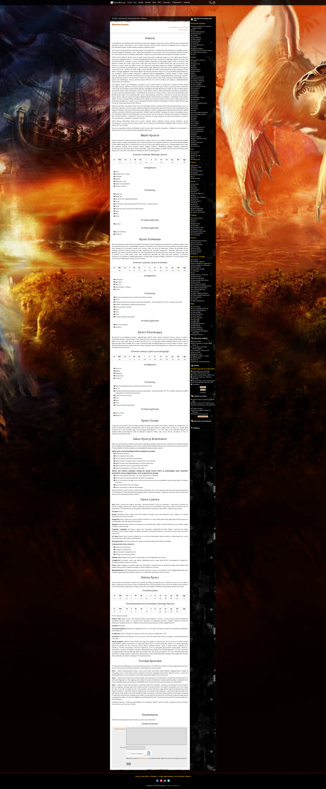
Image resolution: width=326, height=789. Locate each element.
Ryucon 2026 (196, 352)
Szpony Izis (195, 291)
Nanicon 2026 (196, 341)
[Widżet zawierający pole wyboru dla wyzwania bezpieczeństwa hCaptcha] (139, 753)
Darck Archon (196, 37)
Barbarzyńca (196, 69)
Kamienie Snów (197, 229)
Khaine (194, 192)
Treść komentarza (120, 729)
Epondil (194, 188)
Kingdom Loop (197, 354)
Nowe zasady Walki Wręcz (200, 280)
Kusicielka (195, 124)
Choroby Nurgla (197, 244)
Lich (193, 176)
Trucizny (195, 299)
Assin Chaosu (196, 243)
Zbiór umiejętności (198, 301)
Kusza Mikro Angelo (198, 269)
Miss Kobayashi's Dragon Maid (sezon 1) (202, 344)
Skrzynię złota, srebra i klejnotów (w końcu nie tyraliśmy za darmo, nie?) (203, 381)
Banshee (195, 165)
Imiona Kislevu (197, 252)
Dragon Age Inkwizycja (166, 776)
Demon (194, 220)
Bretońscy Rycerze (198, 77)
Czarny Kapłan (196, 84)
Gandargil (195, 190)
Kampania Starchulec (199, 231)
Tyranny (137, 776)
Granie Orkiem (197, 250)
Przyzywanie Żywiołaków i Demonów (200, 332)
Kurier (194, 120)
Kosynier (195, 109)
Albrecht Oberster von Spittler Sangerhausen (202, 27)
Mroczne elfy (196, 156)
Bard (193, 73)
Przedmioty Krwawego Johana (201, 286)
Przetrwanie (196, 235)
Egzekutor (195, 92)
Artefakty (195, 260)
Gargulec (195, 173)
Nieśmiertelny (196, 276)
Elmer (194, 186)
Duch (194, 222)
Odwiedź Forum (203, 416)
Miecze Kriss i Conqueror (200, 275)
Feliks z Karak (196, 39)
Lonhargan (195, 271)
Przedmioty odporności (199, 288)
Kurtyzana (195, 122)
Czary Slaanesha (197, 314)
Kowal (194, 110)
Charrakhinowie (197, 171)
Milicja (194, 135)
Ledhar (194, 47)
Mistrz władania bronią (199, 139)
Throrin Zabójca (197, 210)
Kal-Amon (195, 43)
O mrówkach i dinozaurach (200, 350)
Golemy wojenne (197, 175)
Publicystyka (176, 2)
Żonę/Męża (195, 384)
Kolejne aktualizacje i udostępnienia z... (203, 405)
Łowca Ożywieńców (198, 127)
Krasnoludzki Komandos (200, 112)
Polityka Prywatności (173, 785)
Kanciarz (195, 101)
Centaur (194, 169)
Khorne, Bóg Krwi (197, 193)
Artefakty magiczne (198, 261)
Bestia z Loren (196, 167)
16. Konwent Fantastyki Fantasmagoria (199, 347)
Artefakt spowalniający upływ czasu (203, 375)
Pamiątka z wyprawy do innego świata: (203, 369)
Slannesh (195, 205)
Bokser (194, 75)
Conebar (195, 35)
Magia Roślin (196, 325)
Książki (141, 2)
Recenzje (166, 2)
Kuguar (194, 118)
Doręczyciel (196, 88)
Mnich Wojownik (197, 142)
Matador (195, 133)
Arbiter (194, 62)
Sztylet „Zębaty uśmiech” (200, 293)
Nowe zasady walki (198, 278)
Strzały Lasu (196, 146)
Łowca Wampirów (198, 131)
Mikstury (195, 254)
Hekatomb (195, 99)
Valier (194, 54)
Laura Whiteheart (197, 45)
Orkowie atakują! (197, 233)
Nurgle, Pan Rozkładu (199, 197)
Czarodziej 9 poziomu (199, 86)
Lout (193, 273)
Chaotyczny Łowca (198, 79)
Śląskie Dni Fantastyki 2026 (200, 362)
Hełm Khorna (196, 267)
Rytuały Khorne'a (197, 334)
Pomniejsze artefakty (199, 284)
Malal (194, 195)
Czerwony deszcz (197, 218)
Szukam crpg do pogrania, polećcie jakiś (203, 400)
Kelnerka (195, 107)
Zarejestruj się (143, 758)
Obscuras (195, 199)
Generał (194, 96)
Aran (193, 30)
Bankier (194, 67)
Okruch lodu (196, 282)
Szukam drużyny (197, 408)
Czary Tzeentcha (197, 318)
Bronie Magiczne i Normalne (201, 265)
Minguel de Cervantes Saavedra (202, 50)
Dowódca (195, 90)
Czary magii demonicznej (200, 308)
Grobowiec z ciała (197, 227)
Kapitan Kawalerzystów (199, 103)
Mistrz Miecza (196, 137)
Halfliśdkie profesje (198, 97)
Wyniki (203, 390)
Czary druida (196, 307)
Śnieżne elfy (196, 159)
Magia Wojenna (197, 327)
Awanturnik (196, 64)
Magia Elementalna (198, 323)
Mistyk (194, 140)
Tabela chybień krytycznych (201, 295)
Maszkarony (196, 178)
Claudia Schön (196, 34)
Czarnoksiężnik (197, 82)
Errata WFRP (196, 248)
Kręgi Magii (195, 320)
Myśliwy (194, 144)
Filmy (154, 2)
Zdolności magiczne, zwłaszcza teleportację (201, 377)
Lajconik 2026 (196, 358)
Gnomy (194, 154)
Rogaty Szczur (196, 201)
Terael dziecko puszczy (199, 52)
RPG (159, 2)
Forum (129, 2)
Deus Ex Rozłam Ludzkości (182, 776)
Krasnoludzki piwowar (199, 114)
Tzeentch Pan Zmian (198, 212)
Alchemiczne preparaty (199, 241)
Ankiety (203, 392)
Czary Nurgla (196, 312)
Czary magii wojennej (199, 310)
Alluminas (195, 184)
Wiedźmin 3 (154, 776)
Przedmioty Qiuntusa (199, 290)
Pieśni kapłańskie (197, 329)
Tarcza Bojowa (196, 297)
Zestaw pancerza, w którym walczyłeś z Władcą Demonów (200, 372)
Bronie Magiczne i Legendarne (201, 263)
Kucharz (194, 116)
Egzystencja (196, 224)
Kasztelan (195, 105)
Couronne (195, 246)
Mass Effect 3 (145, 776)
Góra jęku (195, 225)
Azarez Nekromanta (198, 32)
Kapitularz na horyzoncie (200, 414)
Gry (134, 2)
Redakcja (187, 2)
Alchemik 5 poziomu (198, 60)
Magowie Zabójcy (197, 49)
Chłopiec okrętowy (198, 81)
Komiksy (148, 2)
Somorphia (195, 206)
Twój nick (123, 747)
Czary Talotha (196, 316)
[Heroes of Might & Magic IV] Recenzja (201, 411)
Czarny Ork (195, 152)
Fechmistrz (195, 94)
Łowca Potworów (197, 129)
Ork (193, 157)
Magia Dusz (196, 322)
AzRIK (194, 66)
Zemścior (195, 360)
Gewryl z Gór (196, 41)
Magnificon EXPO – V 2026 (200, 356)
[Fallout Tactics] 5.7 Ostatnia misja (203, 403)
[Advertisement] (163, 10)
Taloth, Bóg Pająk (197, 208)
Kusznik (194, 125)
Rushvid (194, 203)
